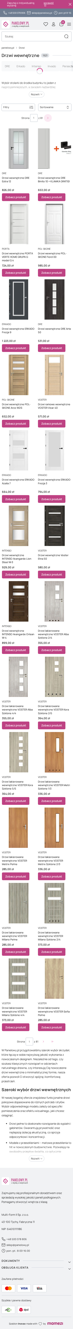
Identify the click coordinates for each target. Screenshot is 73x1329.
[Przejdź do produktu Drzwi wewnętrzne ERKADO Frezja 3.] (54, 450)
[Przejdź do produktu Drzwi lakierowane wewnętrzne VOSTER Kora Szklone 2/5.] (54, 676)
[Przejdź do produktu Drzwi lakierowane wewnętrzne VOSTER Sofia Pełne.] (54, 978)
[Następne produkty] (43, 1041)
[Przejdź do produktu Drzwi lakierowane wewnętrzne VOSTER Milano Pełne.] (18, 902)
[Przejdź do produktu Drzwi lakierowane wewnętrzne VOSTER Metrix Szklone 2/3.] (54, 827)
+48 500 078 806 (16, 13)
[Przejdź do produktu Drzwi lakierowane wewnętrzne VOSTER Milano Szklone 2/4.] (54, 902)
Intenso (36, 66)
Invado (52, 66)
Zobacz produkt (15, 197)
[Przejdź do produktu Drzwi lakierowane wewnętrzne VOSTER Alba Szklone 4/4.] (18, 676)
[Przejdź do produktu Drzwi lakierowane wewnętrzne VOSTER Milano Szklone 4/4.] (18, 978)
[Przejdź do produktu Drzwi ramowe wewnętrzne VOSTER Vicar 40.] (54, 374)
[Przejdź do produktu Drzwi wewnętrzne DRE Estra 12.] (18, 148)
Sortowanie (47, 107)
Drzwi (22, 47)
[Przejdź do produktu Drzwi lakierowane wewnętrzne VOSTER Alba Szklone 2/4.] (54, 601)
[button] (66, 36)
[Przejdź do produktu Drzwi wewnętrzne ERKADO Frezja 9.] (18, 299)
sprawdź (49, 3)
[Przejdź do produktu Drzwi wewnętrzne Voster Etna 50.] (54, 525)
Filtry (6, 107)
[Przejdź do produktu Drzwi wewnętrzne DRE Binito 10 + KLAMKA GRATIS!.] (54, 148)
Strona (25, 118)
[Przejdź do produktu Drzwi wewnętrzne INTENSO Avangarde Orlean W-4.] (18, 601)
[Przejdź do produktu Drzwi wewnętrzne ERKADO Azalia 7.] (18, 450)
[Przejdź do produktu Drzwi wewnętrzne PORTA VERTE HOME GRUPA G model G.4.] (18, 223)
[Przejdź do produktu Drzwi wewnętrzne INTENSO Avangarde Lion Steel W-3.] (18, 525)
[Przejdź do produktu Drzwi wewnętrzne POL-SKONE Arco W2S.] (18, 374)
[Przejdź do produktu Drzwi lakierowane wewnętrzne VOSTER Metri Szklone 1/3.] (54, 751)
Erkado (21, 66)
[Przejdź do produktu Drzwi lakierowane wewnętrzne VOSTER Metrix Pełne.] (18, 827)
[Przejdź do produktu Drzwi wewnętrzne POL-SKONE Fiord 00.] (54, 223)
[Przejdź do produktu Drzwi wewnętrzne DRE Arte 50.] (54, 299)
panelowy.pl (8, 47)
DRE (7, 66)
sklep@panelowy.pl (42, 13)
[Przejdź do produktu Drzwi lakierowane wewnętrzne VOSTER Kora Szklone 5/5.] (18, 751)
